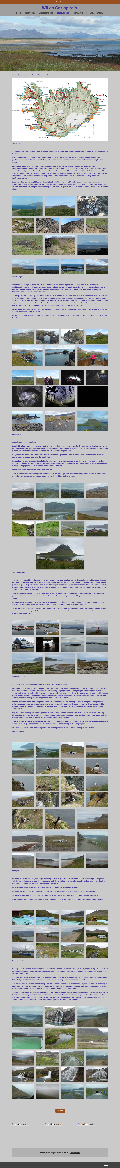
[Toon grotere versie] (60, 109)
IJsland (39, 75)
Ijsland (33, 75)
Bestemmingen (23, 75)
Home (14, 75)
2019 (46, 75)
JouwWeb (75, 1152)
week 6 (52, 75)
